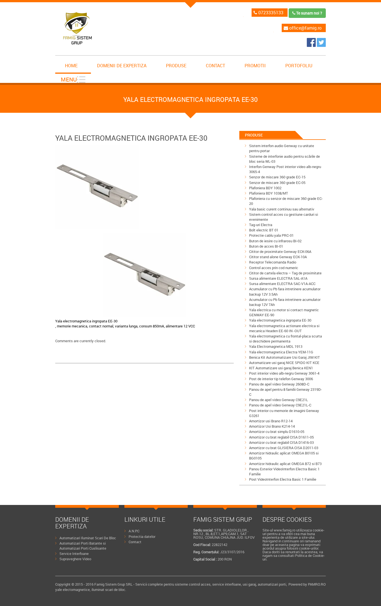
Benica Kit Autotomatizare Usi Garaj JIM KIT (284, 357)
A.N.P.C (134, 530)
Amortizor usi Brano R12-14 (271, 420)
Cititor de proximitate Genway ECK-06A (280, 251)
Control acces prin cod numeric (273, 267)
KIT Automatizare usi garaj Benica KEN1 (281, 367)
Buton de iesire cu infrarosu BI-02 (275, 240)
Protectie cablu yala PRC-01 (271, 235)
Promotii (255, 66)
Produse (176, 66)
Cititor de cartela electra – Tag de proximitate (285, 273)
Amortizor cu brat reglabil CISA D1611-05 (281, 437)
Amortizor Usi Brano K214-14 (272, 426)
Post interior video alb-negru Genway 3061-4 (284, 373)
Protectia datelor (142, 536)
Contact (215, 66)
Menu (69, 79)
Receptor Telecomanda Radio (272, 262)
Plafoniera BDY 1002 (265, 187)
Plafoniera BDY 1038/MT (268, 193)
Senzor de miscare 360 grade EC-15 (277, 176)
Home (71, 66)
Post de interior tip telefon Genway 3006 (281, 378)
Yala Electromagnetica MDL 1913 (275, 346)
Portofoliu (298, 66)
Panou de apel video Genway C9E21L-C (280, 405)
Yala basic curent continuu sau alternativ (281, 209)
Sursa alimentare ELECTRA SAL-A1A (278, 278)
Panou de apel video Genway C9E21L (278, 399)
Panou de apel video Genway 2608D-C (279, 384)
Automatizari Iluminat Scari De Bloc (87, 537)
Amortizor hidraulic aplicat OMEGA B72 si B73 (285, 463)
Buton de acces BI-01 (266, 246)
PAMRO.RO (317, 584)
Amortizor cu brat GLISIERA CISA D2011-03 (283, 447)
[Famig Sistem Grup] (312, 45)
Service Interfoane (74, 553)
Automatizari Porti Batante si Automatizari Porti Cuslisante (82, 546)
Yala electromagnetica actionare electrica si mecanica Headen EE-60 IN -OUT (284, 328)
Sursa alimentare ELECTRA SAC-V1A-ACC (282, 283)
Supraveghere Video (75, 558)
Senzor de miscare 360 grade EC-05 (277, 182)
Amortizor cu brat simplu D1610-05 (276, 431)
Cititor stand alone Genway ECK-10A (278, 256)
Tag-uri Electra (260, 224)
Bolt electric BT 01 (263, 230)
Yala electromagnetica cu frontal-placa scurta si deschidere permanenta (285, 339)
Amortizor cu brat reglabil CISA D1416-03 (281, 442)
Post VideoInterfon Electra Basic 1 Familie (282, 479)
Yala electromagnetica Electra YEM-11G (281, 352)
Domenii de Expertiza (121, 66)
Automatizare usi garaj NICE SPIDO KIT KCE (284, 362)
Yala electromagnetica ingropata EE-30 (280, 320)
